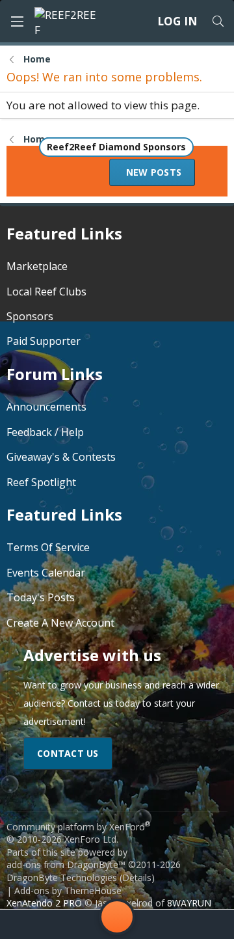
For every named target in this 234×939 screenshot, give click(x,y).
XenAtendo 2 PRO (44, 903)
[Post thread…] (117, 919)
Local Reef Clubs (46, 291)
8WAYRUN (189, 903)
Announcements (46, 407)
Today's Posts (40, 597)
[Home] (26, 924)
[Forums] (65, 924)
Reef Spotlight (41, 482)
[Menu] (17, 21)
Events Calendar (45, 572)
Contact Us (68, 753)
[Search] (217, 21)
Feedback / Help (45, 432)
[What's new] (207, 924)
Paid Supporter (43, 341)
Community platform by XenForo (78, 833)
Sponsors (29, 316)
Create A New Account (60, 623)
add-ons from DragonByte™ (65, 864)
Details (136, 877)
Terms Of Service (48, 547)
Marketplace (37, 266)
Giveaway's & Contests (61, 457)
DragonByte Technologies (61, 877)
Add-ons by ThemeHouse (68, 890)
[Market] (168, 924)
